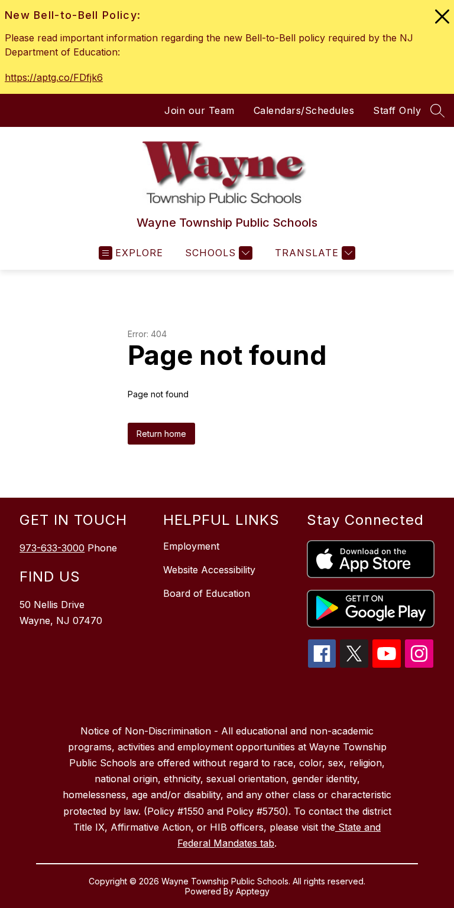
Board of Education (206, 593)
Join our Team (199, 110)
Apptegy (253, 891)
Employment (191, 546)
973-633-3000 (52, 548)
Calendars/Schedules (304, 110)
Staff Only (397, 110)
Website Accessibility (209, 570)
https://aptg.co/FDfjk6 (54, 77)
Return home (161, 434)
